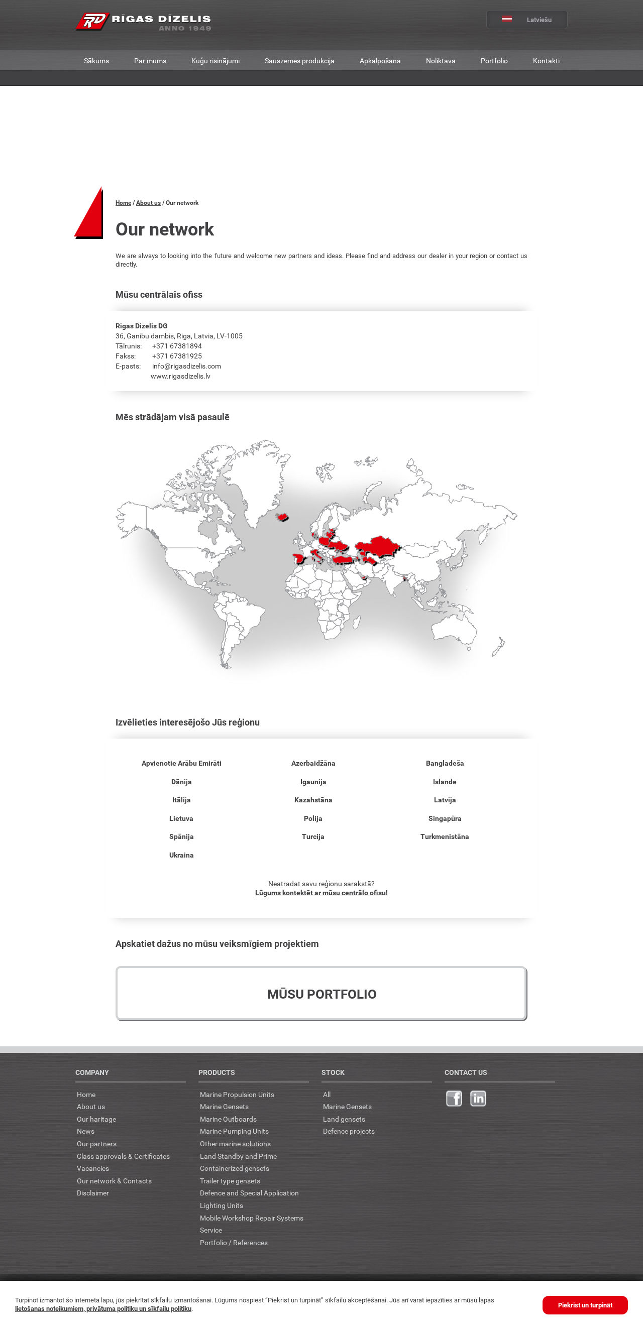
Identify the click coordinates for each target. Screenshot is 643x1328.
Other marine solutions (235, 1143)
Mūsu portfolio (322, 994)
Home (123, 202)
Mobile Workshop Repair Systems (251, 1218)
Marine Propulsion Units (237, 1094)
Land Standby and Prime (238, 1156)
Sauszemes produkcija (300, 60)
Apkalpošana (380, 60)
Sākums (96, 60)
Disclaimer (93, 1192)
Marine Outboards (228, 1119)
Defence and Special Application (249, 1192)
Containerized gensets (234, 1168)
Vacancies (93, 1168)
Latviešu (539, 19)
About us (148, 202)
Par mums (150, 60)
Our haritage (96, 1119)
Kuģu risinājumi (215, 60)
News (85, 1131)
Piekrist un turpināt (585, 1304)
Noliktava (441, 60)
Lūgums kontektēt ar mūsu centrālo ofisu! (321, 892)
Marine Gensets (224, 1106)
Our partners (97, 1143)
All (327, 1094)
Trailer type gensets (230, 1180)
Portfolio (494, 60)
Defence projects (349, 1131)
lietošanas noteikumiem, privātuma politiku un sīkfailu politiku (103, 1308)
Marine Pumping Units (234, 1131)
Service (211, 1230)
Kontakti (546, 60)
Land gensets (344, 1119)
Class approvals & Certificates (123, 1156)
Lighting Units (221, 1205)
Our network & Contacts (114, 1180)
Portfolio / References (234, 1242)
